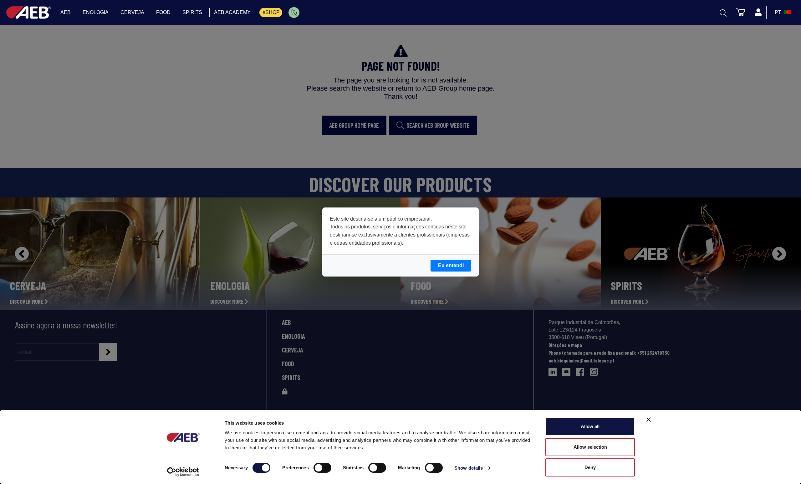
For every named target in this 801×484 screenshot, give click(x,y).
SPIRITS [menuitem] (192, 12)
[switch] (322, 468)
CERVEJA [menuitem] (132, 12)
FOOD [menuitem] (163, 12)
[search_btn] (723, 12)
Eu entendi (451, 265)
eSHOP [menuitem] (271, 12)
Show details (468, 468)
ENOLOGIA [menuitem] (96, 12)
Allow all (590, 426)
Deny (590, 467)
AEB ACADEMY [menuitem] (232, 12)
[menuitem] (293, 12)
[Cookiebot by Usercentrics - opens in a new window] (183, 472)
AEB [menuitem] (65, 12)
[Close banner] (648, 419)
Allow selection (590, 447)
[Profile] (758, 12)
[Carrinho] (740, 11)
